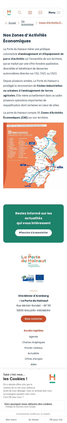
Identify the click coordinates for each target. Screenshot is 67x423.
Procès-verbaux (34, 347)
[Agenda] (30, 12)
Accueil (12, 22)
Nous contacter (33, 318)
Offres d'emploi (33, 359)
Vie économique (27, 23)
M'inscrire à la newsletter (33, 232)
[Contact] (40, 12)
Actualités (33, 353)
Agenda (33, 336)
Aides (34, 364)
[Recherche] (20, 12)
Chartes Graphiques (33, 342)
